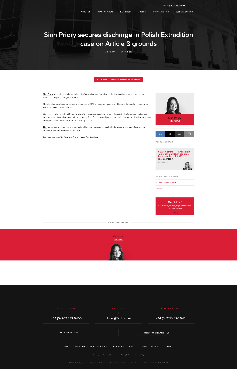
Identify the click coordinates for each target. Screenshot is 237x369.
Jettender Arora (71, 137)
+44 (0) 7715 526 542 (171, 318)
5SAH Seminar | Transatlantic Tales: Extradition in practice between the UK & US (174, 154)
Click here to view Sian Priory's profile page (118, 80)
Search (192, 5)
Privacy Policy (126, 355)
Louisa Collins (165, 159)
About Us (80, 346)
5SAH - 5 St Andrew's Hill (51, 8)
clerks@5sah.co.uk (118, 318)
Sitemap (96, 355)
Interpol (159, 188)
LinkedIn (160, 134)
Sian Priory (109, 52)
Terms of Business (110, 355)
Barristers (118, 346)
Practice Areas (98, 346)
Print (189, 134)
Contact (168, 346)
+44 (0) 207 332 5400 (174, 5)
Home (67, 346)
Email (179, 134)
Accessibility (139, 355)
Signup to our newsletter (156, 333)
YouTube (99, 332)
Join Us (132, 346)
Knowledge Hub (150, 346)
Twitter (91, 332)
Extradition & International (166, 182)
